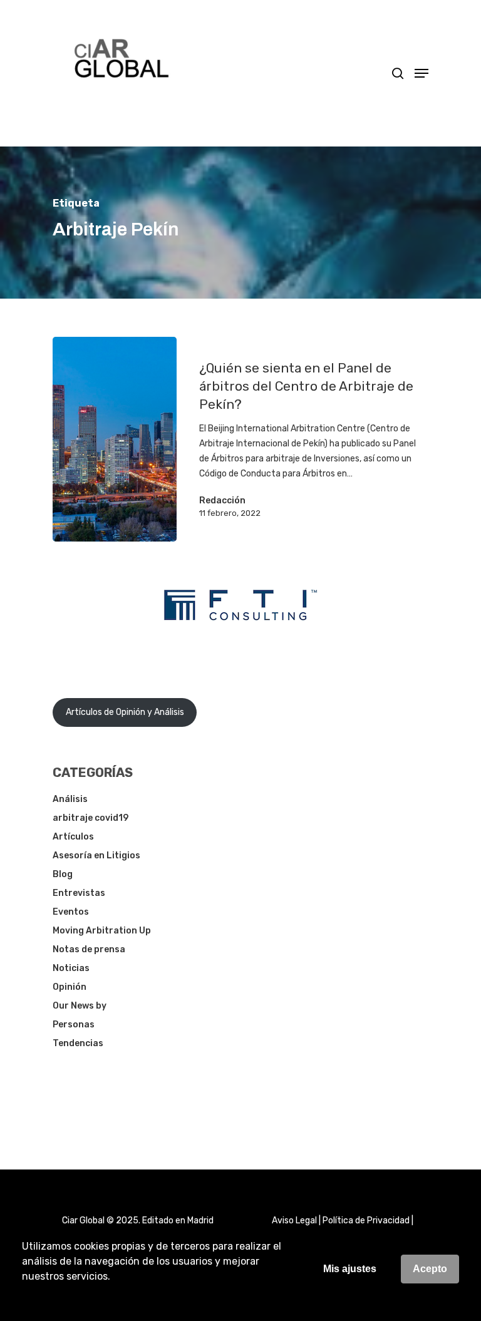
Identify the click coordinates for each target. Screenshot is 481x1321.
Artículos (73, 836)
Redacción (222, 500)
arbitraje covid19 (90, 818)
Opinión (69, 987)
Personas (74, 1024)
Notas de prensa (89, 949)
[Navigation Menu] (421, 73)
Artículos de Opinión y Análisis (125, 712)
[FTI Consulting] (240, 652)
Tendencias (78, 1043)
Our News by (79, 1005)
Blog (63, 874)
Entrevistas (79, 893)
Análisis (70, 799)
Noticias (71, 968)
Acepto (430, 1268)
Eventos (71, 912)
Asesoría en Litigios (96, 855)
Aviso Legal (294, 1220)
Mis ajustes (349, 1268)
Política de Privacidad (366, 1220)
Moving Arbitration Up (102, 930)
